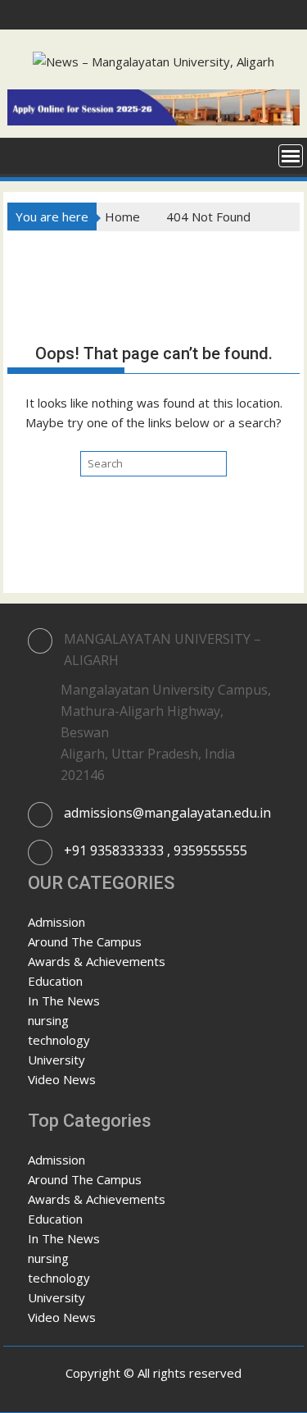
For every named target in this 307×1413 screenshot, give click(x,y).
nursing (48, 1020)
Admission (56, 922)
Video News (62, 1079)
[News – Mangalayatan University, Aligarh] (23, 154)
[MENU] (290, 155)
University (56, 1059)
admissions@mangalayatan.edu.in (167, 813)
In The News (64, 1000)
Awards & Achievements (96, 961)
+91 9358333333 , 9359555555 (155, 850)
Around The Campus (85, 941)
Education (55, 981)
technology (59, 1040)
